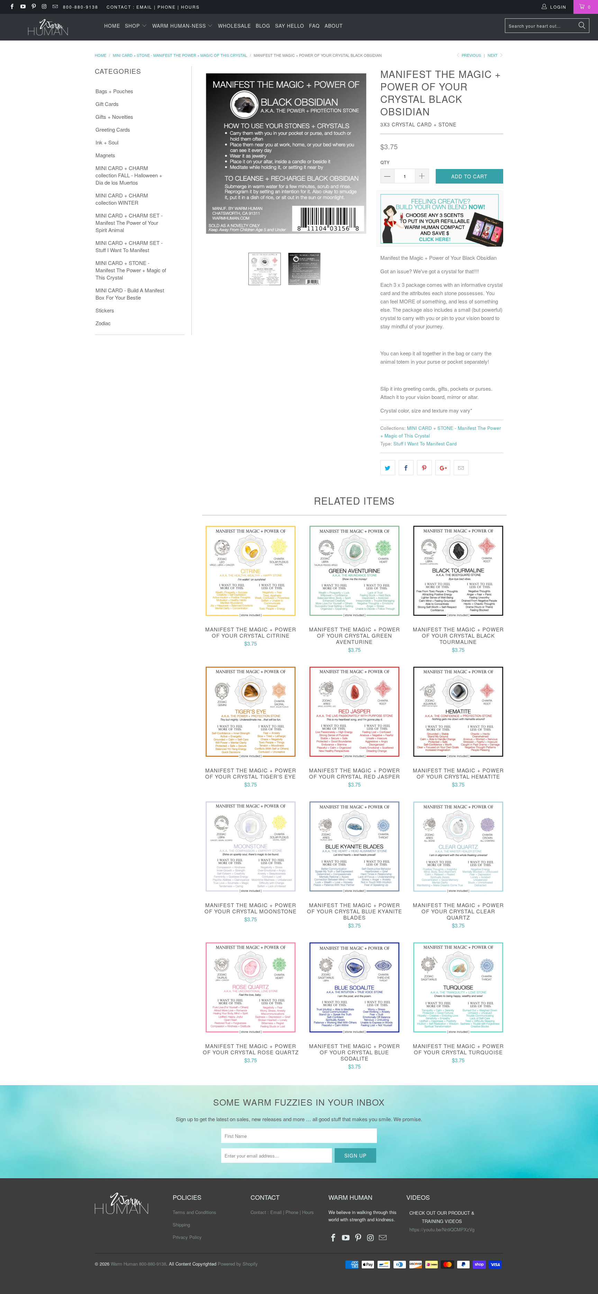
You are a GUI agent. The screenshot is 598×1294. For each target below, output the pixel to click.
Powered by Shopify (238, 1263)
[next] (364, 153)
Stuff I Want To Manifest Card (425, 443)
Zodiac (103, 323)
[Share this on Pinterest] (424, 467)
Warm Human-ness (180, 25)
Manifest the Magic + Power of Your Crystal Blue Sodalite (354, 987)
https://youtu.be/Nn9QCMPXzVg (441, 1229)
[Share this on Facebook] (406, 467)
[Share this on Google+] (442, 467)
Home (112, 25)
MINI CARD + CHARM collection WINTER (122, 199)
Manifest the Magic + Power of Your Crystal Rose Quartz (250, 987)
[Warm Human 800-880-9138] (48, 27)
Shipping (181, 1224)
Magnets (105, 155)
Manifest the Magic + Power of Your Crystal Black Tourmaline (458, 570)
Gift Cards (107, 103)
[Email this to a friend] (461, 467)
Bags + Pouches (114, 91)
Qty (385, 162)
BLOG (263, 25)
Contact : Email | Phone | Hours (153, 7)
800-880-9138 (80, 7)
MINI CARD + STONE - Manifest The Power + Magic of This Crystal (131, 270)
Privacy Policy (187, 1237)
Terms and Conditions (194, 1212)
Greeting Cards (113, 129)
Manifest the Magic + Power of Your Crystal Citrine (250, 570)
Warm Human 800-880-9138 (138, 1263)
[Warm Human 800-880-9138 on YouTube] (22, 7)
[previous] (208, 153)
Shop (133, 25)
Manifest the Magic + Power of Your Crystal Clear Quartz (458, 846)
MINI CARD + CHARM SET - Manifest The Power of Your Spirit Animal (129, 222)
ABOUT (334, 25)
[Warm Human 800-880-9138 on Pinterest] (33, 7)
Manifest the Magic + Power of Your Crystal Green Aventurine (354, 570)
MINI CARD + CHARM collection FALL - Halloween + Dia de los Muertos (129, 175)
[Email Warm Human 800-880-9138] (55, 7)
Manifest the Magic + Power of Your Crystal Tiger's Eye (250, 711)
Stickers (105, 310)
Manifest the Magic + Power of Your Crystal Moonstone (250, 846)
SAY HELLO (289, 25)
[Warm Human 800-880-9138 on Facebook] (12, 7)
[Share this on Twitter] (387, 467)
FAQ (314, 25)
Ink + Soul (107, 142)
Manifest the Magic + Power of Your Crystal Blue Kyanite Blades (354, 846)
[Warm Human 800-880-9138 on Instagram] (44, 7)
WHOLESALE (234, 25)
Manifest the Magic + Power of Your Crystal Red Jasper (354, 711)
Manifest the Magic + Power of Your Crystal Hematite (458, 711)
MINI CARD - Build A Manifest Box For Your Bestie (130, 293)
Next (493, 55)
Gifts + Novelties (114, 116)
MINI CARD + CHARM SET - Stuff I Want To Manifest (129, 246)
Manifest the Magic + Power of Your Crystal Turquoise (458, 987)
